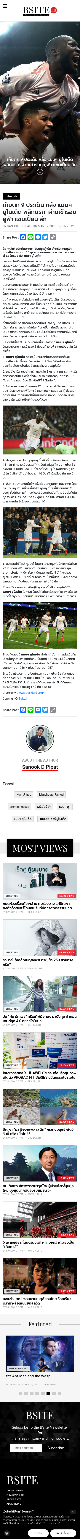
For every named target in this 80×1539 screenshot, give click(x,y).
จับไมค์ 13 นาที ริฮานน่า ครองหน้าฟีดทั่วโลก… (36, 1378)
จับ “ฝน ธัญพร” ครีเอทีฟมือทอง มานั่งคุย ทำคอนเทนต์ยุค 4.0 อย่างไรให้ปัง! (40, 1018)
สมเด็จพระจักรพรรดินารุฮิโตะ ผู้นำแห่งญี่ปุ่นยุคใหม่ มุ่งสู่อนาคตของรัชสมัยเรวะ (38, 1188)
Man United (24, 794)
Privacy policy (15, 1495)
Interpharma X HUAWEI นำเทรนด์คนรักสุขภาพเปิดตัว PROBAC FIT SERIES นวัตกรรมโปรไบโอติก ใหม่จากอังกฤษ (39, 1077)
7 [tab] (54, 1393)
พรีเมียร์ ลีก (44, 806)
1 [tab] (20, 1393)
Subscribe (56, 1448)
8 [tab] (59, 1393)
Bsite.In (23, 698)
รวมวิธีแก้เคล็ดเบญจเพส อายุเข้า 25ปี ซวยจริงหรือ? (38, 962)
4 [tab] (37, 1393)
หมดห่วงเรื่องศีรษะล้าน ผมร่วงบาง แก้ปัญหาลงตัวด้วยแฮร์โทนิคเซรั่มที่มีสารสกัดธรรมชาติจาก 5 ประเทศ (37, 908)
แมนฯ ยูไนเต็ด (23, 819)
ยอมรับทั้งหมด (63, 1533)
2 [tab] (26, 1393)
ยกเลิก (38, 1533)
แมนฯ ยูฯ (65, 806)
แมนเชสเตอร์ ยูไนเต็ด (52, 819)
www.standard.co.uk (31, 692)
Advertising (14, 1503)
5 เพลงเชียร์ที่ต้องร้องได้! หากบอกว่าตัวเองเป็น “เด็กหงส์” (38, 1244)
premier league (19, 806)
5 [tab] (43, 1393)
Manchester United (51, 794)
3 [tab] (31, 1393)
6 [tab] (48, 1393)
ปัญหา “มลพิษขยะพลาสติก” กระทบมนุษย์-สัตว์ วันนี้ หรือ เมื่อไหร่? (38, 1131)
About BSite (14, 1499)
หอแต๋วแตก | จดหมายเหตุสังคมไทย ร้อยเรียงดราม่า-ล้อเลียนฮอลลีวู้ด (37, 1301)
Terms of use (15, 1490)
